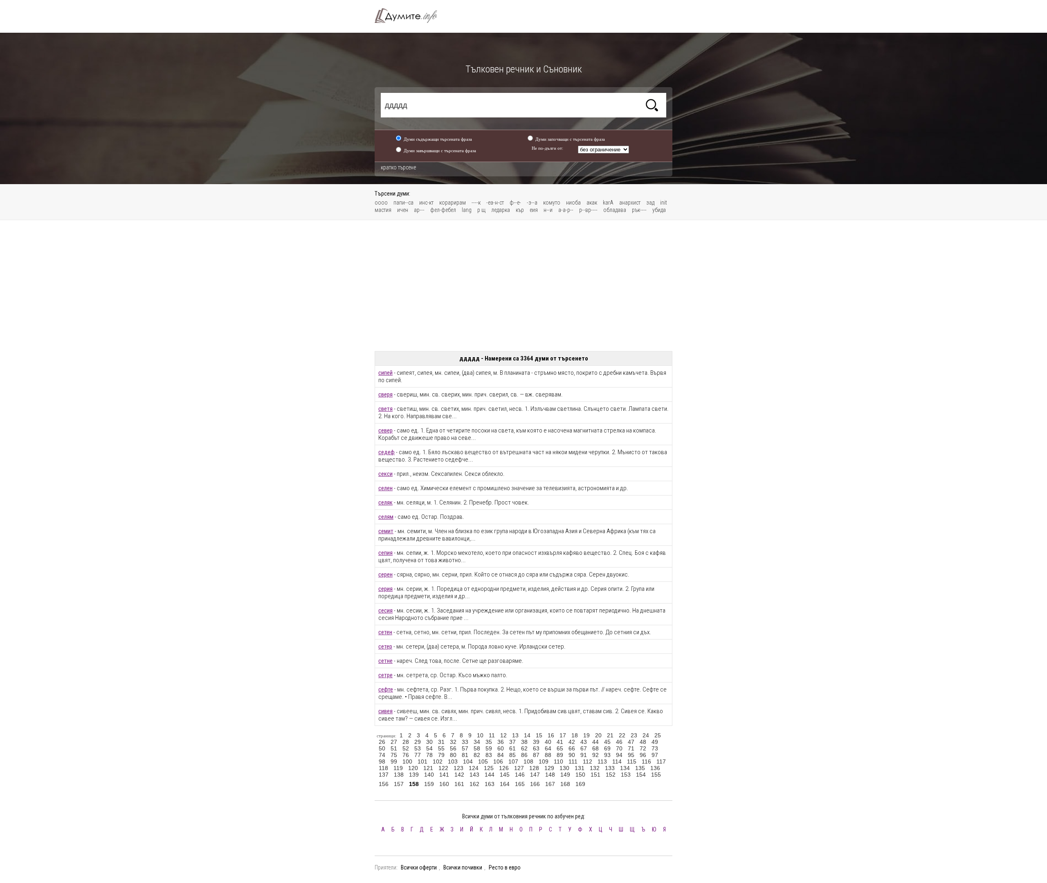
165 (520, 784)
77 (417, 755)
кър (520, 210)
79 (441, 755)
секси (385, 474)
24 (646, 735)
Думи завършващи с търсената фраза (440, 150)
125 (489, 768)
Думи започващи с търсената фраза (570, 139)
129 (549, 768)
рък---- (639, 210)
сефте (385, 689)
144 (489, 774)
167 (550, 784)
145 (505, 774)
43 (583, 742)
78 (429, 755)
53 (417, 748)
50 (382, 748)
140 (429, 774)
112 (587, 761)
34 (477, 742)
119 (398, 768)
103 (453, 761)
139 (414, 774)
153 (626, 774)
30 (429, 742)
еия (534, 210)
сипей (385, 372)
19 (586, 735)
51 (394, 748)
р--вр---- (588, 210)
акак (591, 202)
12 (503, 735)
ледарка (500, 210)
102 (438, 761)
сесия (385, 610)
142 (459, 774)
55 (441, 748)
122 (443, 768)
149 (565, 774)
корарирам (452, 202)
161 (459, 784)
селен (385, 488)
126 (504, 768)
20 (598, 735)
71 (631, 748)
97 (655, 755)
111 (572, 761)
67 (583, 748)
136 (655, 768)
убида (659, 210)
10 (480, 735)
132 (595, 768)
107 (513, 761)
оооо (381, 202)
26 (382, 742)
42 (571, 742)
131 (579, 768)
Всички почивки (462, 867)
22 (622, 735)
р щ (481, 210)
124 (474, 768)
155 (656, 774)
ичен (402, 210)
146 (520, 774)
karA (608, 202)
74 (382, 755)
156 (384, 784)
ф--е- (515, 202)
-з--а (532, 202)
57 (465, 748)
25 (657, 735)
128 (534, 768)
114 (617, 761)
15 (539, 735)
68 (595, 748)
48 (643, 742)
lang (467, 210)
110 (558, 761)
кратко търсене (398, 167)
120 (413, 768)
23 (634, 735)
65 (560, 748)
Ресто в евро (505, 867)
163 (489, 784)
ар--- (419, 210)
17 (562, 735)
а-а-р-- (565, 210)
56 (453, 748)
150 (580, 774)
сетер (385, 646)
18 (574, 735)
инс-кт (426, 202)
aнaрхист (629, 202)
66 (571, 748)
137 (384, 774)
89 (560, 755)
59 (488, 748)
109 (543, 761)
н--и (548, 210)
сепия (385, 552)
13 (515, 735)
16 (551, 735)
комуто (551, 202)
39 (536, 742)
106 (498, 761)
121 (428, 768)
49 (655, 742)
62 (524, 748)
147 (535, 774)
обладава (614, 210)
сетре (385, 675)
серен (385, 574)
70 (619, 748)
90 (571, 755)
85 (512, 755)
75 (394, 755)
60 (500, 748)
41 (560, 742)
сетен (385, 632)
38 (524, 742)
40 (548, 742)
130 (564, 768)
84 (500, 755)
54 (429, 748)
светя (385, 408)
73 (655, 748)
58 (477, 748)
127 (519, 768)
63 (536, 748)
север (385, 430)
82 (477, 755)
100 (407, 761)
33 (465, 742)
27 (394, 742)
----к (476, 202)
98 (382, 761)
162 (474, 784)
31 (441, 742)
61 (512, 748)
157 (399, 784)
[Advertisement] (523, 285)
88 (548, 755)
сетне (385, 661)
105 (483, 761)
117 (661, 761)
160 (444, 784)
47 (631, 742)
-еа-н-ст (495, 202)
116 (646, 761)
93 (607, 755)
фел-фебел (443, 210)
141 (444, 774)
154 (641, 774)
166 (535, 784)
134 (625, 768)
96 (643, 755)
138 (399, 774)
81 (465, 755)
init (663, 202)
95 (631, 755)
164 (505, 784)
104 (468, 761)
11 (492, 735)
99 (394, 761)
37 (512, 742)
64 (548, 748)
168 (565, 784)
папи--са (403, 202)
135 (640, 768)
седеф (386, 452)
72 (643, 748)
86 (524, 755)
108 (528, 761)
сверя (385, 394)
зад (650, 202)
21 (610, 735)
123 (458, 768)
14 (527, 735)
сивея (385, 711)
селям (385, 516)
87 (536, 755)
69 (607, 748)
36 (500, 742)
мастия (383, 210)
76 (405, 755)
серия (385, 588)
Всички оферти (419, 867)
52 (405, 748)
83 (488, 755)
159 (429, 784)
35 (488, 742)
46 (619, 742)
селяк (385, 502)
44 (595, 742)
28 (405, 742)
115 (631, 761)
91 (583, 755)
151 (595, 774)
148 (550, 774)
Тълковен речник (411, 15)
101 (422, 761)
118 (383, 768)
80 (453, 755)
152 (611, 774)
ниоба (573, 202)
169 (580, 784)
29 (417, 742)
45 (607, 742)
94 (619, 755)
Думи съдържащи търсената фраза (438, 139)
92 (595, 755)
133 (610, 768)
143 (474, 774)
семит (385, 531)
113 (602, 761)
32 (453, 742)
